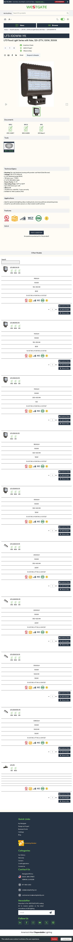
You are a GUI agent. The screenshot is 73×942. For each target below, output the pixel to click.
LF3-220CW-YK (15, 544)
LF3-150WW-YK (15, 488)
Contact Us (21, 866)
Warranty (21, 858)
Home (6, 29)
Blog (19, 835)
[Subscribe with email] (50, 912)
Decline (54, 939)
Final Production (15, 29)
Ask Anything (7, 13)
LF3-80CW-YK (14, 267)
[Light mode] (67, 19)
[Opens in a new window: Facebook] (26, 922)
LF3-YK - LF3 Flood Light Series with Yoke (33, 29)
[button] (36, 84)
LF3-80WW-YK (15, 322)
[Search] (67, 13)
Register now (38, 1)
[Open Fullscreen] (66, 104)
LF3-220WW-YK (15, 599)
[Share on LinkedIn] (16, 55)
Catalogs (21, 832)
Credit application (23, 863)
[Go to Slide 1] (36, 111)
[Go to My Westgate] (9, 19)
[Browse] (49, 25)
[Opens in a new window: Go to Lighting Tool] (9, 147)
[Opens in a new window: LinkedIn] (20, 922)
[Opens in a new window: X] (46, 922)
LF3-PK (12, 765)
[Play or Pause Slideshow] (6, 104)
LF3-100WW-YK (51, 29)
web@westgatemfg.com (29, 890)
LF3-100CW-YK (15, 378)
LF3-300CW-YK (15, 654)
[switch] (63, 19)
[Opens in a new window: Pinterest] (53, 922)
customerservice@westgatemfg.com (32, 895)
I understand (66, 939)
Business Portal (23, 829)
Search (3, 259)
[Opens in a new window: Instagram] (33, 922)
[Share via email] (9, 55)
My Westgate (22, 823)
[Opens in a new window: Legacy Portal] (5, 19)
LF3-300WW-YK (15, 710)
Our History (21, 855)
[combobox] (39, 13)
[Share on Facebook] (13, 55)
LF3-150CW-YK (15, 433)
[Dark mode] (57, 19)
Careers (20, 861)
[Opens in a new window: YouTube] (39, 922)
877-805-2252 (26, 885)
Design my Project (23, 826)
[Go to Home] (36, 7)
